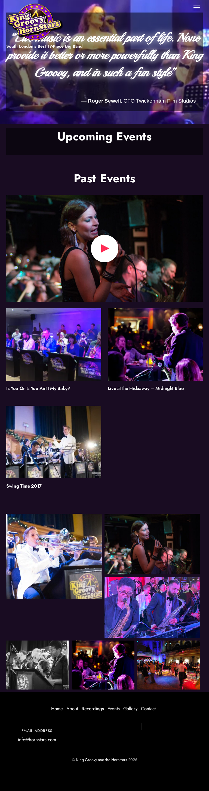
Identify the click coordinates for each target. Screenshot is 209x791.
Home (57, 708)
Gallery (130, 708)
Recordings (93, 708)
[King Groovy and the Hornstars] (34, 37)
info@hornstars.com (37, 739)
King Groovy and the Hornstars (101, 759)
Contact (148, 708)
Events (113, 708)
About (72, 708)
